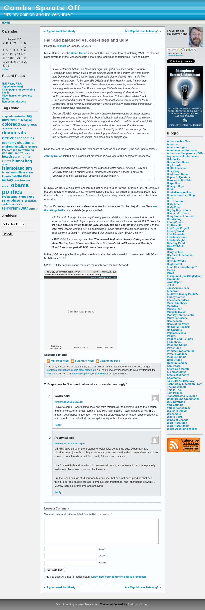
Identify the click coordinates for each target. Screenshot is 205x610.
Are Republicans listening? (142, 31)
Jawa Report (174, 282)
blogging (26, 120)
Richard (61, 45)
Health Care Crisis (105, 347)
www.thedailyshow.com (103, 277)
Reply (57, 424)
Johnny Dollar (53, 155)
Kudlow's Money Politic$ (182, 294)
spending (17, 204)
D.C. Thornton (175, 201)
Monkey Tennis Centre (180, 314)
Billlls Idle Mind (177, 168)
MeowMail (173, 306)
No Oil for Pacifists (178, 326)
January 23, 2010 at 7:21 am (68, 402)
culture (17, 128)
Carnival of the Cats (179, 180)
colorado (11, 124)
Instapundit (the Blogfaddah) (184, 276)
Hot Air (171, 258)
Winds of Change (177, 419)
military (7, 180)
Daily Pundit (174, 207)
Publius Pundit (176, 356)
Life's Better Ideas (178, 300)
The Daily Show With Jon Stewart (62, 272)
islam (5, 164)
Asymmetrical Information (183, 156)
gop (4, 152)
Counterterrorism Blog (181, 195)
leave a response (81, 373)
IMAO (170, 273)
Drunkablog (174, 219)
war (24, 208)
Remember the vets (14, 101)
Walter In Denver (177, 410)
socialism (31, 200)
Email (101, 556)
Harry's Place (175, 252)
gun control (16, 152)
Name (101, 549)
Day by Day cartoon (179, 210)
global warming (23, 149)
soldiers (6, 204)
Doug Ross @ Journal (180, 216)
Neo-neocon (174, 320)
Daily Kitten (174, 204)
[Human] (185, 127)
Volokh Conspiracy (178, 407)
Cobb (170, 189)
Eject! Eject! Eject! (178, 228)
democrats (14, 132)
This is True (174, 389)
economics (25, 138)
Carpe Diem (174, 183)
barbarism (20, 116)
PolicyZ (171, 335)
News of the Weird (178, 323)
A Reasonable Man (178, 141)
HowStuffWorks (176, 261)
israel (6, 172)
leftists (29, 172)
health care (11, 156)
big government (17, 117)
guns (27, 153)
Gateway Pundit (176, 243)
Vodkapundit (175, 404)
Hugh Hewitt (174, 264)
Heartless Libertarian (180, 255)
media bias (21, 176)
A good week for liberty (60, 31)
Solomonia (174, 377)
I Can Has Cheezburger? (182, 267)
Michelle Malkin (176, 311)
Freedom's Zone (177, 237)
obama (20, 185)
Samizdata (173, 365)
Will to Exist (174, 416)
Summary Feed (84, 360)
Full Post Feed (60, 360)
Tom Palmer (174, 392)
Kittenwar (173, 291)
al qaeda (8, 116)
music (6, 186)
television (90, 370)
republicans (13, 200)
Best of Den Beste (178, 162)
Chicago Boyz (175, 186)
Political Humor (81, 347)
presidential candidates (18, 196)
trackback (101, 373)
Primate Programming (181, 350)
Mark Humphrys (177, 303)
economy (9, 142)
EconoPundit (175, 222)
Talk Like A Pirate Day (180, 380)
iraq (28, 161)
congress (29, 124)
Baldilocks (173, 159)
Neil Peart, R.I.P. (12, 83)
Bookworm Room (178, 174)
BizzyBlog (173, 171)
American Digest (177, 147)
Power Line (174, 347)
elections (25, 142)
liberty (6, 176)
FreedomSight (176, 240)
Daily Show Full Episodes (56, 347)
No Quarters (174, 329)
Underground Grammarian (183, 398)
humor (18, 161)
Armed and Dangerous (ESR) (185, 153)
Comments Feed (110, 360)
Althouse (172, 144)
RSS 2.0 (50, 373)
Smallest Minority (178, 374)
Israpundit (173, 279)
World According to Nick (182, 428)
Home (6, 22)
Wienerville (174, 413)
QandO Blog (174, 359)
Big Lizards (174, 165)
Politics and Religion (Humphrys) (180, 340)
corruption (7, 128)
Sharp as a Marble (178, 368)
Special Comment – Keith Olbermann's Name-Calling (73, 274)
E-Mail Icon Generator (175, 55)
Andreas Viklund (138, 604)
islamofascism (17, 168)
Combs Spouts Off (42, 8)
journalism (17, 172)
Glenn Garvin (79, 53)
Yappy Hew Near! (12, 86)
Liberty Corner (176, 297)
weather (33, 209)
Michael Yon (174, 308)
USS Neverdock (176, 401)
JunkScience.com (178, 288)
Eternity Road (175, 231)
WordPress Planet (178, 425)
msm (28, 180)
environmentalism (14, 146)
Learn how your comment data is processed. (119, 576)
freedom (7, 149)
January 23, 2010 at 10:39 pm (69, 443)
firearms (33, 146)
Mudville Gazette (177, 317)
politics (12, 191)
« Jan (5, 69)
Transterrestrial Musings (182, 395)
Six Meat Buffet (176, 371)
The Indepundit (176, 386)
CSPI (170, 198)
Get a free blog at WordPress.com (77, 604)
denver (9, 137)
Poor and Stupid (177, 344)
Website (102, 563)
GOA (170, 249)
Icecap (171, 270)
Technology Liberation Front (184, 383)
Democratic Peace (178, 213)
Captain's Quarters (178, 177)
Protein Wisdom (177, 353)
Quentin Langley (177, 362)
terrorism (11, 208)
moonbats (19, 180)
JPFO (170, 285)
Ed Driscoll (174, 225)
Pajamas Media (176, 332)
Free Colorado (176, 234)
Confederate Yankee (179, 192)
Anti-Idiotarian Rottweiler (182, 150)
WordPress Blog (177, 422)
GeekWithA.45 (175, 246)
